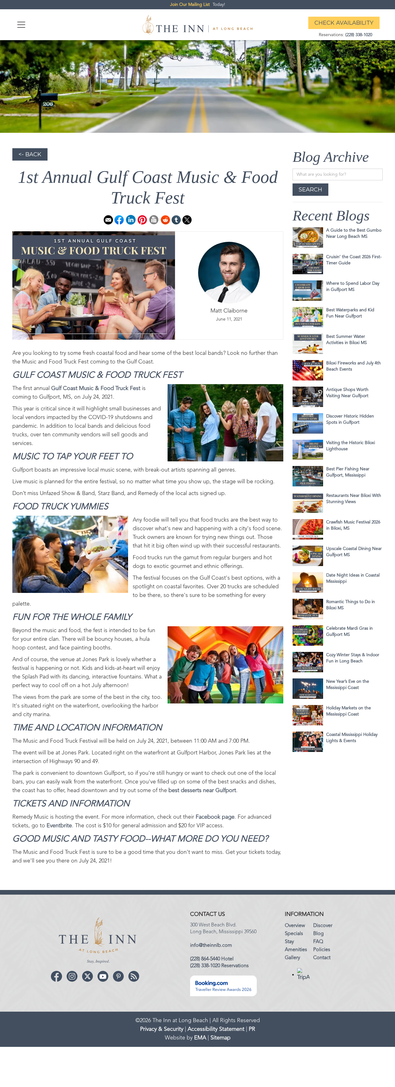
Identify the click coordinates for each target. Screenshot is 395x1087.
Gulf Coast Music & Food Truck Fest (95, 388)
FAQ (318, 941)
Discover (322, 925)
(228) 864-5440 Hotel (212, 959)
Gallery (292, 957)
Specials (294, 933)
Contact (322, 957)
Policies (321, 949)
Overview (295, 925)
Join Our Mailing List (190, 4)
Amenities (296, 949)
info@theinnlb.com (211, 945)
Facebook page (215, 817)
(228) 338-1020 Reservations (219, 965)
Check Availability (343, 22)
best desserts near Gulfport (202, 790)
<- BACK (30, 154)
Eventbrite (59, 826)
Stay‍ (289, 941)
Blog (318, 933)
